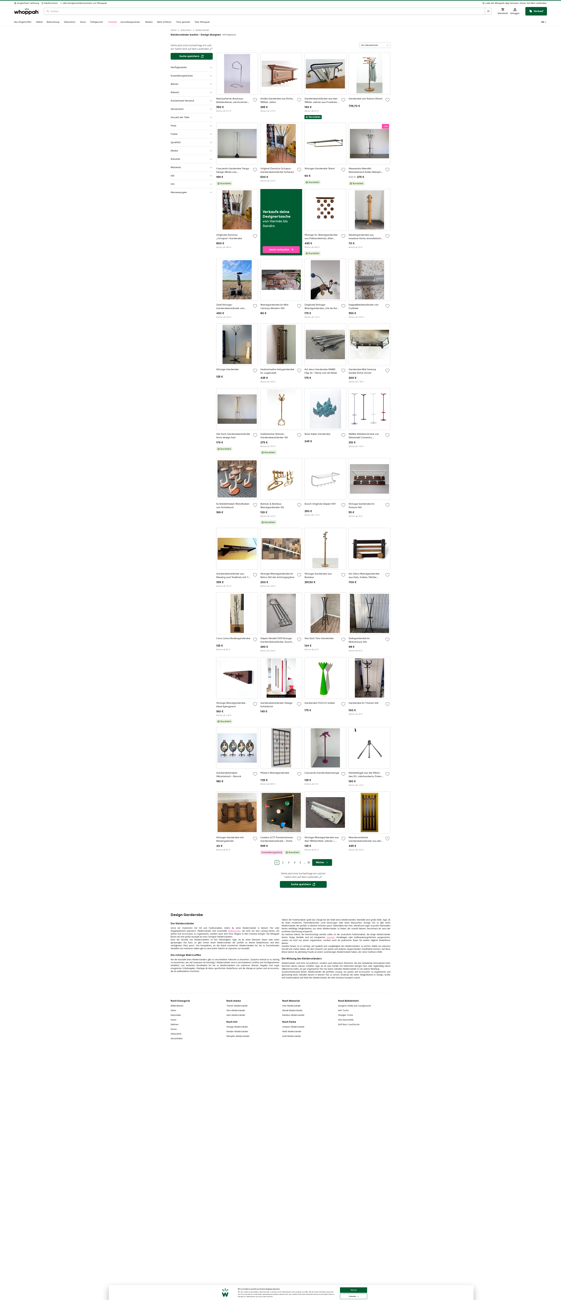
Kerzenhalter (177, 1038)
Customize (352, 1296)
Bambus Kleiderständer (293, 1015)
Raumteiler (176, 1015)
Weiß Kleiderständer (291, 1031)
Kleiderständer (202, 30)
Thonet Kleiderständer (237, 1005)
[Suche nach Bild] (488, 11)
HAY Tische (343, 1010)
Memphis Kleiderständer (238, 1036)
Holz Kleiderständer (291, 1005)
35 (308, 862)
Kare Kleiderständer (235, 1015)
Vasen (173, 1019)
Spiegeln (331, 937)
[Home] (26, 11)
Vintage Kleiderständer (237, 1026)
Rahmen (175, 1024)
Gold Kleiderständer (291, 1036)
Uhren (173, 1010)
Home (173, 30)
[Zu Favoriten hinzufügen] (255, 100)
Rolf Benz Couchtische (349, 1024)
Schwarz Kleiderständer (293, 1026)
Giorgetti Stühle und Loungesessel (354, 1005)
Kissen (174, 1029)
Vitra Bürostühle (346, 1019)
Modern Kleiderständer (237, 1031)
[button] (328, 3)
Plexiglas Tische (345, 1015)
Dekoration (186, 30)
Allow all (353, 1290)
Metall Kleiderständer (292, 1010)
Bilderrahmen (177, 1005)
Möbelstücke (234, 930)
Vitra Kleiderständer (235, 1010)
